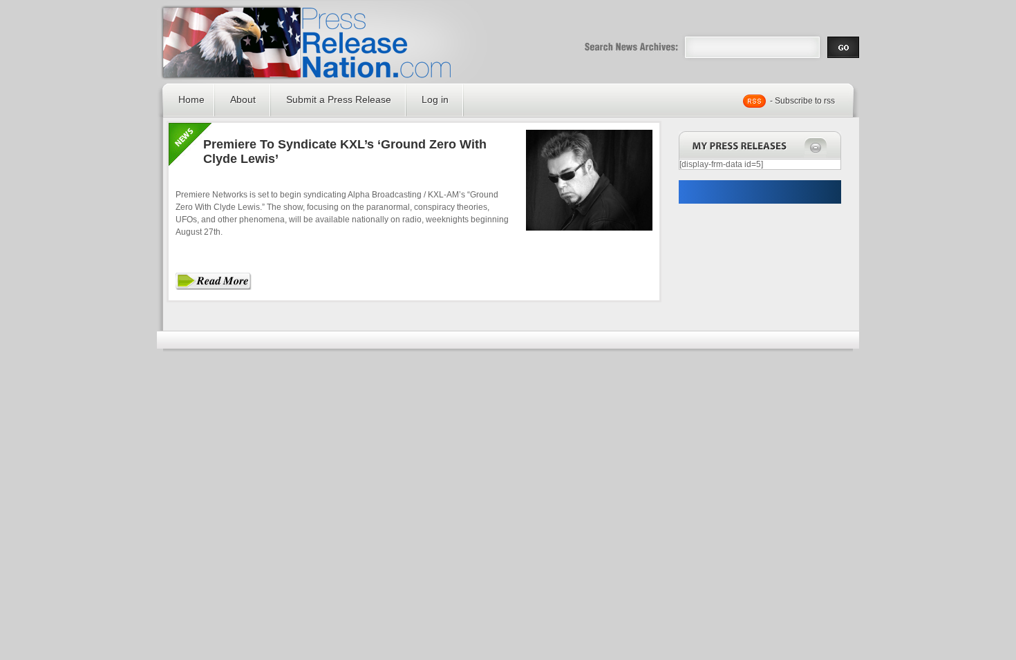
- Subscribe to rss (802, 101)
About (243, 99)
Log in (435, 99)
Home (191, 99)
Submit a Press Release (338, 99)
